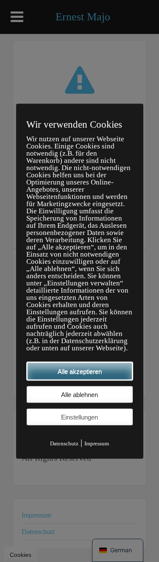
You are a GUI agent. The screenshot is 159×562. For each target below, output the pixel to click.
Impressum (96, 443)
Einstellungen (79, 416)
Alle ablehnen (79, 394)
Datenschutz (64, 443)
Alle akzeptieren (80, 371)
